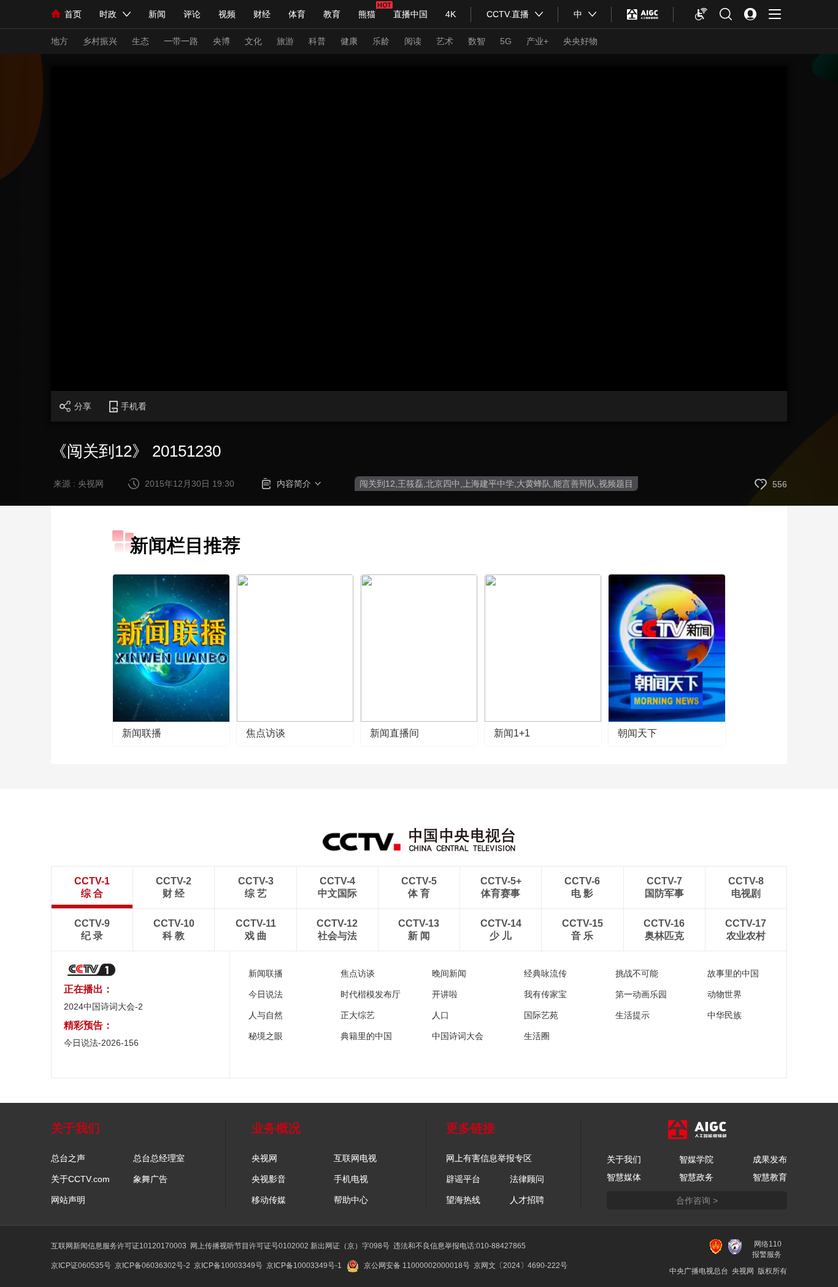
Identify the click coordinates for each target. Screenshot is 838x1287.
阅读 (412, 41)
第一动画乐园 (641, 994)
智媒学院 (696, 1159)
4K (450, 14)
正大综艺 (357, 1015)
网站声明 (68, 1200)
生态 (140, 41)
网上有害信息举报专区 (489, 1158)
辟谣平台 (463, 1179)
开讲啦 (445, 994)
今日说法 (265, 994)
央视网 (264, 1158)
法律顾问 (527, 1179)
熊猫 (366, 14)
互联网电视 (355, 1158)
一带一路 (181, 41)
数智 (476, 41)
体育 (297, 14)
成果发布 (770, 1159)
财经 (262, 14)
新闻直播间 (394, 733)
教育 (331, 14)
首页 (73, 14)
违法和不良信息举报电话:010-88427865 (459, 1246)
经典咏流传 (545, 973)
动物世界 (724, 994)
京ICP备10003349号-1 (304, 1265)
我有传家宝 (545, 994)
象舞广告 (150, 1179)
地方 (59, 41)
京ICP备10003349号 (228, 1265)
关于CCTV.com (80, 1179)
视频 (227, 14)
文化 (253, 41)
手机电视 (351, 1179)
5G (506, 41)
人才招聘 (527, 1200)
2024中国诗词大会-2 (103, 1006)
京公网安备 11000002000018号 (417, 1265)
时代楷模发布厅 (370, 994)
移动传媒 (269, 1200)
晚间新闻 (449, 973)
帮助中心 (351, 1200)
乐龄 (381, 41)
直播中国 (410, 14)
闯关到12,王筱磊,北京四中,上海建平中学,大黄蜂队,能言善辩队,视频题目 (496, 484)
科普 (317, 41)
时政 (108, 14)
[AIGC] (642, 14)
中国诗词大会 (457, 1036)
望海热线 (463, 1200)
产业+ (537, 41)
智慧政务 (696, 1177)
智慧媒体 (624, 1177)
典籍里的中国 (366, 1036)
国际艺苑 (541, 1015)
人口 (440, 1015)
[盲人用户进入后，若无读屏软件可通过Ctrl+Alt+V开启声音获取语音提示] (701, 14)
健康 (349, 41)
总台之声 (68, 1158)
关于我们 (624, 1159)
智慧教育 (770, 1177)
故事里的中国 (733, 973)
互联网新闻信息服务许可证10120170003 (118, 1246)
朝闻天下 (637, 733)
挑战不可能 (636, 973)
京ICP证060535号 (81, 1265)
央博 (221, 41)
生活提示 (632, 1015)
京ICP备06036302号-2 (152, 1265)
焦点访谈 (265, 733)
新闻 (157, 14)
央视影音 (269, 1179)
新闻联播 (141, 733)
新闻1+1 (512, 733)
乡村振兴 (100, 41)
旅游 (285, 41)
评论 (192, 14)
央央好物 (580, 41)
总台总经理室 (159, 1158)
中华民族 (724, 1015)
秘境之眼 (265, 1036)
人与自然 (265, 1015)
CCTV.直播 (507, 14)
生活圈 (537, 1036)
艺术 (444, 41)
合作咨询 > (697, 1200)
